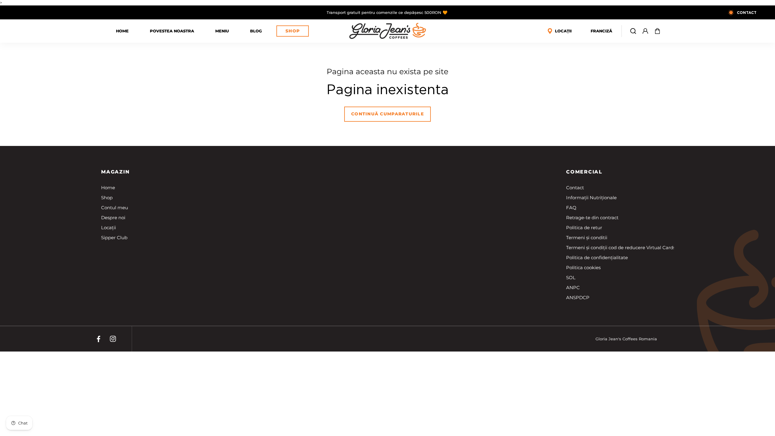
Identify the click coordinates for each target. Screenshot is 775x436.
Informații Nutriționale (591, 197)
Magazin (115, 172)
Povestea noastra (172, 30)
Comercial (584, 172)
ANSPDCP (577, 297)
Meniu (222, 30)
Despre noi (113, 217)
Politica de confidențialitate (597, 257)
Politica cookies (583, 267)
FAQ (571, 207)
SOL (570, 277)
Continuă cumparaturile (387, 114)
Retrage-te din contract (592, 217)
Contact (575, 187)
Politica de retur (584, 227)
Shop (292, 31)
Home (122, 30)
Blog (256, 30)
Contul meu (114, 207)
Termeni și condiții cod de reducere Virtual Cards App (626, 247)
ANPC (573, 287)
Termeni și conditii (586, 237)
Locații (108, 227)
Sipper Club (114, 237)
